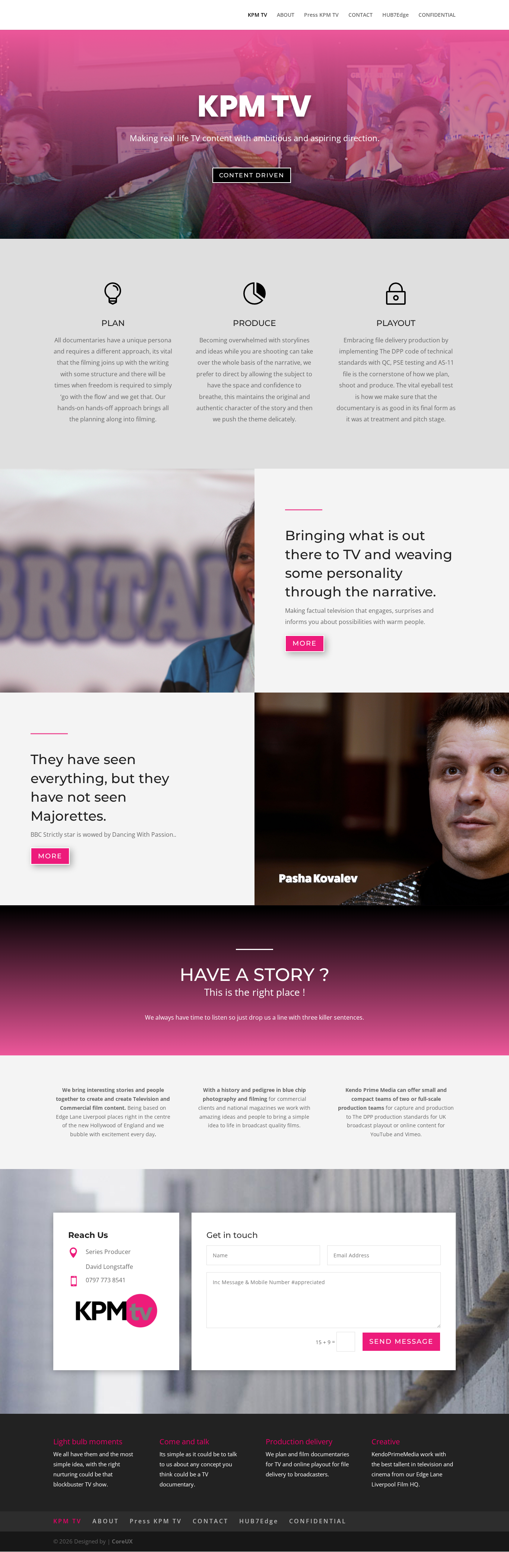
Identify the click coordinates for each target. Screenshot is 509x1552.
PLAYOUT (395, 323)
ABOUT (285, 15)
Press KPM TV (321, 15)
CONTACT (360, 15)
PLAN (113, 323)
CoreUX (122, 1541)
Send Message (401, 1341)
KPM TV (257, 15)
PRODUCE (254, 323)
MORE (305, 643)
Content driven (251, 175)
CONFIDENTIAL (437, 15)
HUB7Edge (395, 15)
